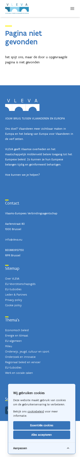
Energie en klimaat (16, 335)
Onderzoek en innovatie (20, 357)
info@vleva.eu (13, 239)
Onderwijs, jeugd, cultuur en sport (27, 351)
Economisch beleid (17, 330)
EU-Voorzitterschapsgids (20, 284)
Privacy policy (13, 300)
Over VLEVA (12, 278)
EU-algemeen (13, 341)
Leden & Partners (16, 294)
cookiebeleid (36, 411)
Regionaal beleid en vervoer (23, 362)
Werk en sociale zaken (19, 373)
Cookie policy (13, 305)
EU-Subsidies (13, 289)
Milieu (8, 346)
